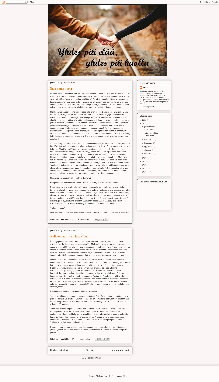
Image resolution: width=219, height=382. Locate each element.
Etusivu (90, 350)
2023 (144, 120)
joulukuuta (148, 127)
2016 (144, 172)
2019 (144, 161)
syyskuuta (148, 147)
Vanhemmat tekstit (120, 350)
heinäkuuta (149, 154)
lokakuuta (148, 143)
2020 (144, 158)
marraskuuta (149, 140)
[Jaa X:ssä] (101, 219)
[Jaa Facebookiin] (104, 219)
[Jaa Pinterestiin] (106, 219)
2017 (144, 168)
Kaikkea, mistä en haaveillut (69, 236)
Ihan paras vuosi (61, 88)
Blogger (126, 376)
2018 (144, 165)
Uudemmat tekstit (59, 350)
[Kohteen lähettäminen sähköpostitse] (95, 219)
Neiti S (145, 87)
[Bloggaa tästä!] (98, 219)
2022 (144, 124)
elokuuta (148, 150)
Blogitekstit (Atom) (93, 358)
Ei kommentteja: (83, 219)
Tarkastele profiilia (147, 107)
